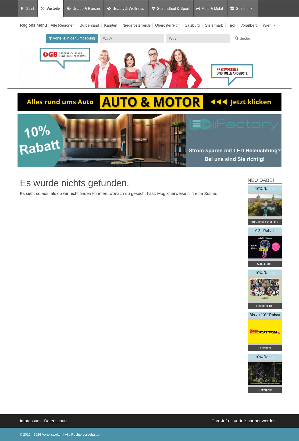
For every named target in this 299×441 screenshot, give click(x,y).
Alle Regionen (63, 25)
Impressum (30, 421)
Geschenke (245, 8)
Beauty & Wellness (128, 8)
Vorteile (53, 8)
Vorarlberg (249, 25)
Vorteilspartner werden (255, 421)
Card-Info (220, 421)
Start (30, 8)
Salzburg (192, 25)
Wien (267, 25)
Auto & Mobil (212, 8)
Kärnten (110, 25)
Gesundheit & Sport (173, 8)
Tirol (231, 25)
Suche (244, 38)
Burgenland (89, 25)
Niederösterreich (136, 25)
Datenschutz (56, 421)
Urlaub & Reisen (86, 8)
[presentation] (21, 140)
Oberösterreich (167, 25)
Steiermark (214, 25)
